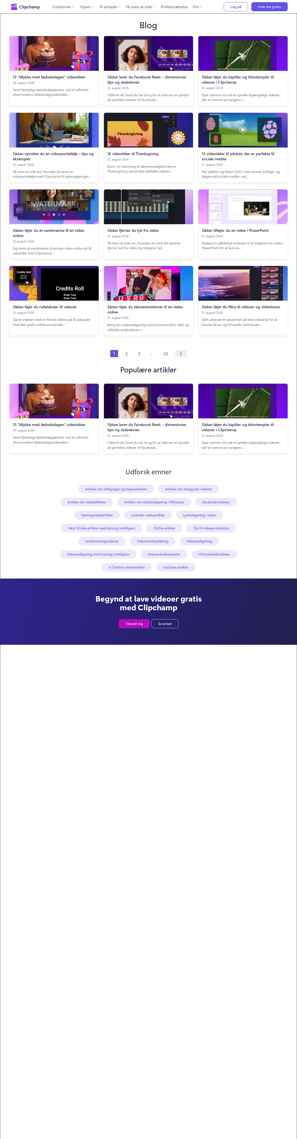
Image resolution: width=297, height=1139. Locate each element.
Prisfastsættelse (174, 6)
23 (166, 353)
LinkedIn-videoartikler (148, 515)
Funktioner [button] (62, 6)
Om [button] (196, 6)
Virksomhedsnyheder (164, 554)
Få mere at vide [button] (139, 6)
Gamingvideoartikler (97, 515)
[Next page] (181, 353)
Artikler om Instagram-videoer (188, 489)
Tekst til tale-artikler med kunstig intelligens (101, 528)
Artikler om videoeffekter (86, 502)
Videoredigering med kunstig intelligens (98, 554)
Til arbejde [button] (108, 6)
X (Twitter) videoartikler (126, 567)
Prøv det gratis (269, 6)
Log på (235, 6)
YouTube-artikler (176, 567)
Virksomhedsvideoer (214, 554)
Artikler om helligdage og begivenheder (116, 489)
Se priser (165, 623)
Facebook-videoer (216, 502)
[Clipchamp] (25, 6)
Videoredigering (199, 541)
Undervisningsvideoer (102, 541)
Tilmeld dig (134, 623)
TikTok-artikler (164, 528)
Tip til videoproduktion (211, 528)
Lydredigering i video (199, 515)
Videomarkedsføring (153, 541)
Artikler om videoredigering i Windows (154, 502)
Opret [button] (85, 6)
